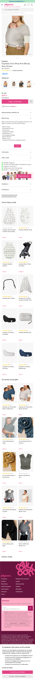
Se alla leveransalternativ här (9, 196)
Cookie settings (5, 589)
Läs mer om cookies (7, 667)
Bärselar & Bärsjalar (14, 12)
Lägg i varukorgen (15, 101)
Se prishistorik (5, 97)
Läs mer (17, 146)
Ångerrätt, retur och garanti (22, 578)
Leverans (18, 581)
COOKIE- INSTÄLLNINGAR (17, 676)
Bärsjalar (23, 12)
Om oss (3, 594)
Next (32, 35)
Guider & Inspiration (6, 586)
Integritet (18, 586)
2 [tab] (19, 58)
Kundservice (4, 578)
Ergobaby (5, 61)
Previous (3, 35)
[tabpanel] (17, 35)
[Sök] (3, 9)
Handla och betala (20, 584)
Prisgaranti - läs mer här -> (10, 166)
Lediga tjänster (19, 591)
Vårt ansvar (4, 591)
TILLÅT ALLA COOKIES (17, 672)
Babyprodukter (5, 12)
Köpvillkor (3, 581)
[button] (2, 5)
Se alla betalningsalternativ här (9, 195)
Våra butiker (18, 589)
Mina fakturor (4, 584)
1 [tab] (17, 58)
